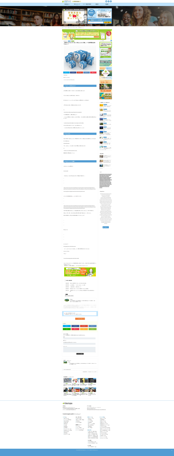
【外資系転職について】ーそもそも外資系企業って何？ (105, 166)
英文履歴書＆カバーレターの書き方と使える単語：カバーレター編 (105, 157)
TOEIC (109, 175)
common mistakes (102, 174)
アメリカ (107, 176)
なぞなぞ (67, 295)
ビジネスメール (109, 177)
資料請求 (65, 432)
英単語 (105, 183)
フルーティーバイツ (103, 436)
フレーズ (105, 178)
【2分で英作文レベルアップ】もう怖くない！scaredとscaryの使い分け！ (105, 120)
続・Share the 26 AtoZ (103, 434)
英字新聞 (107, 183)
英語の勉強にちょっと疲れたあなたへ (107, 124)
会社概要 (65, 427)
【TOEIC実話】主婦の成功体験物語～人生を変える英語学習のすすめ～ (105, 115)
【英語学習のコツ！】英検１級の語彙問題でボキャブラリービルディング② (105, 148)
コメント (65, 346)
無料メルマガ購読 (78, 419)
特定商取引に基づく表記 (67, 430)
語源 (108, 186)
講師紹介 (65, 423)
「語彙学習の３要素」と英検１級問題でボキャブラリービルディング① (105, 139)
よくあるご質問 (78, 422)
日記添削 (89, 419)
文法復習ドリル (102, 435)
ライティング (108, 178)
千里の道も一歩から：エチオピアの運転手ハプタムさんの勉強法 (79, 288)
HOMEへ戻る (80, 318)
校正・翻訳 (89, 427)
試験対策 (97, 4)
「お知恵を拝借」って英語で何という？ (75, 286)
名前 (64, 336)
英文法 (110, 183)
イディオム (101, 177)
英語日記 (108, 185)
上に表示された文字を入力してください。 (70, 342)
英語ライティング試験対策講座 (92, 436)
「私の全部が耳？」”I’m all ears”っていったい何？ (89, 371)
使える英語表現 (71, 295)
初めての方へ (66, 418)
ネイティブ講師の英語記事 (87, 4)
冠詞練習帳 (102, 419)
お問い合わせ (66, 431)
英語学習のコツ (67, 4)
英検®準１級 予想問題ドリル (92, 435)
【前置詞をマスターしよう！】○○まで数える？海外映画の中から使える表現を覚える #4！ (82, 291)
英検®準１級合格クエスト (92, 432)
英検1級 (102, 184)
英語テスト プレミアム (103, 431)
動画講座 (106, 4)
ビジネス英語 (101, 178)
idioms (102, 175)
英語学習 (101, 185)
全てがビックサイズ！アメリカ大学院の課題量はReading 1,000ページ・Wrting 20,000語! (105, 133)
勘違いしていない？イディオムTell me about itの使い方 (105, 111)
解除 (82, 419)
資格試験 (101, 187)
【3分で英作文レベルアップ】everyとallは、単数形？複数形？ (105, 143)
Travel (100, 176)
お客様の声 (65, 422)
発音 (100, 183)
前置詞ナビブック (102, 422)
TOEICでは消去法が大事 (67, 369)
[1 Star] (64, 313)
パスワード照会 (78, 427)
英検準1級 (108, 184)
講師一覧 (106, 227)
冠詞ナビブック (102, 418)
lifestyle (107, 175)
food (100, 175)
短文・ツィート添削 (91, 423)
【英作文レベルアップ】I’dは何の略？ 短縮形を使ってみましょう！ (105, 106)
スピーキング (104, 177)
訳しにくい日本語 (102, 186)
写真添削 (89, 422)
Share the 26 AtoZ (103, 432)
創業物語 (65, 426)
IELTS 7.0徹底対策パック (91, 446)
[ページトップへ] (172, 450)
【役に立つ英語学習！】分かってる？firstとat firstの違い (78, 283)
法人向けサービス (66, 434)
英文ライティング (77, 4)
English (106, 174)
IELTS (104, 175)
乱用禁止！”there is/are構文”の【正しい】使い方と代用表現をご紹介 (105, 128)
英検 (100, 184)
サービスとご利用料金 (67, 419)
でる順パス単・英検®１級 (92, 431)
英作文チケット (90, 418)
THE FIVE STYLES (103, 426)
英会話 (102, 183)
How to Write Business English (104, 427)
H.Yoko (69, 361)
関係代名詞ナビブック (103, 423)
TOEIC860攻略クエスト (91, 441)
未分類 (67, 280)
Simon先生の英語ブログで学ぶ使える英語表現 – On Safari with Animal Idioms (105, 162)
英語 (110, 184)
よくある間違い (104, 176)
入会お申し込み (78, 418)
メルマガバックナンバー (79, 428)
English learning (109, 174)
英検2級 (105, 184)
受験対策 (89, 426)
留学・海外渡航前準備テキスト (104, 430)
